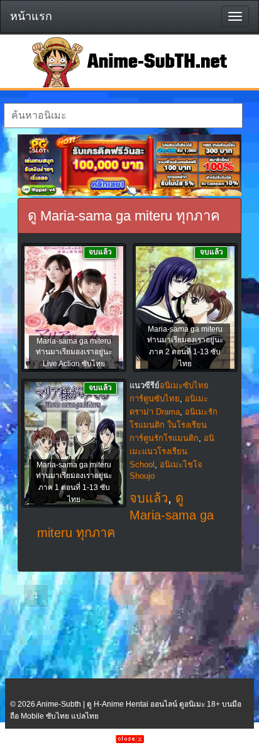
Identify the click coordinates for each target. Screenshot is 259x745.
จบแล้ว (149, 498)
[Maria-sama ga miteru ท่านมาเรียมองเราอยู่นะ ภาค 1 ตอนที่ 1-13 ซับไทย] (73, 444)
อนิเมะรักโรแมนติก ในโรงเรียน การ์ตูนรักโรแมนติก (174, 425)
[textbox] (123, 115)
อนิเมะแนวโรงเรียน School (172, 451)
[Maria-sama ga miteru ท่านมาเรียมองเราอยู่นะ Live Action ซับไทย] (73, 308)
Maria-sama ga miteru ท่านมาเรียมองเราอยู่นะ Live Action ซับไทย (74, 352)
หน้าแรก (31, 16)
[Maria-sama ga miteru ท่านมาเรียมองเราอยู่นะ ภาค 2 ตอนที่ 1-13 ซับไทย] (185, 308)
